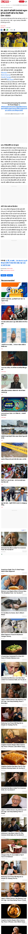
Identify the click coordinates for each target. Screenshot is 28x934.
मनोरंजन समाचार (3, 371)
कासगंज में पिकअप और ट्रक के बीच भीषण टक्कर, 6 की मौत (13, 459)
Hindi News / (3, 5)
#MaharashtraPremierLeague (10, 106)
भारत (2, 325)
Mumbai (4, 72)
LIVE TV (22, 1)
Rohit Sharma (5, 75)
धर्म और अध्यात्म (3, 417)
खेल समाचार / (8, 5)
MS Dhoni (10, 79)
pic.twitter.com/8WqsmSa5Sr (14, 110)
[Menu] (26, 1)
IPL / (11, 5)
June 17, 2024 (20, 114)
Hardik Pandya (6, 77)
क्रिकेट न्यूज (3, 275)
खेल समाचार (2, 27)
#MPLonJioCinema (10, 108)
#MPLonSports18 (22, 108)
